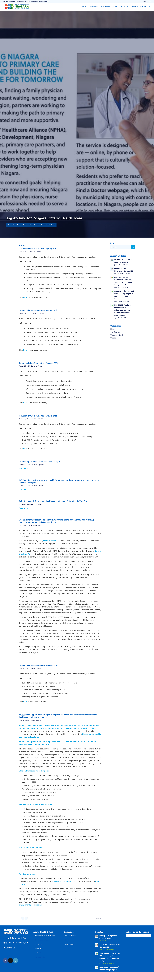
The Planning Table (40, 957)
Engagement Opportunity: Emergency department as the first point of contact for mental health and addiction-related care (58, 716)
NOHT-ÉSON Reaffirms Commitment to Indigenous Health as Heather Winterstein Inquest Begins (122, 310)
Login (144, 1)
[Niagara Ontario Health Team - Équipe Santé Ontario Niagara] (16, 7)
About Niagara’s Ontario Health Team (45, 935)
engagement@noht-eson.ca (63, 881)
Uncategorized (116, 335)
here (25, 448)
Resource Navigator (70, 935)
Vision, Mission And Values (42, 940)
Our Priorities (38, 944)
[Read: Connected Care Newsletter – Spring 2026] (112, 269)
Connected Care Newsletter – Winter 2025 (38, 310)
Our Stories (115, 332)
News (33, 252)
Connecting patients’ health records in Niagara (39, 461)
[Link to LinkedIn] (15, 960)
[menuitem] (144, 1)
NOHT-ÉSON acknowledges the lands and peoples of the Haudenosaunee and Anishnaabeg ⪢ (26, 1)
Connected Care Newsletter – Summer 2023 (38, 665)
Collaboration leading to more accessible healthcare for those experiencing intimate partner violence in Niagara (60, 481)
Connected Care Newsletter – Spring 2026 (37, 248)
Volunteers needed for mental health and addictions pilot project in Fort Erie (53, 501)
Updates (38, 252)
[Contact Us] (4, 948)
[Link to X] (10, 960)
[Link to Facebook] (5, 960)
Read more (23, 468)
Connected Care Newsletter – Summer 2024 (38, 363)
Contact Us (10, 948)
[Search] (149, 7)
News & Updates (69, 944)
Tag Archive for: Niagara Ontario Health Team (44, 218)
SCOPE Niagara (49, 540)
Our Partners (38, 948)
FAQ (66, 940)
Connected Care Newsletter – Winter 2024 (38, 416)
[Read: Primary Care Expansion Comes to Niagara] (112, 260)
